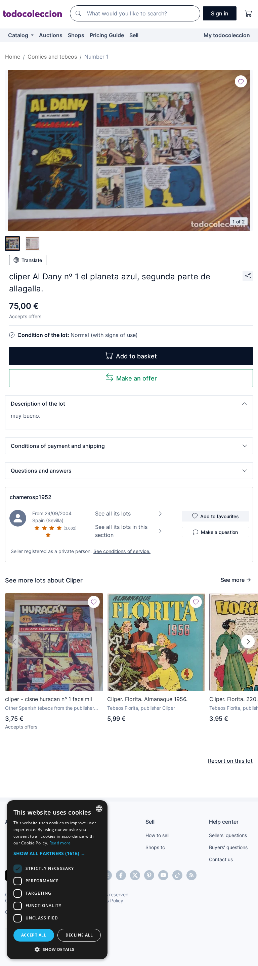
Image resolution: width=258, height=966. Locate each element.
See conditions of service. (121, 551)
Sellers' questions (228, 835)
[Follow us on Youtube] (163, 875)
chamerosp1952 (30, 497)
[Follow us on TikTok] (177, 875)
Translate (32, 260)
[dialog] (57, 879)
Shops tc (155, 847)
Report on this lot (230, 760)
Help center (224, 821)
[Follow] (241, 81)
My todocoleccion (227, 35)
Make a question (219, 532)
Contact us (221, 859)
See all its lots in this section (121, 531)
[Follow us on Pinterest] (149, 875)
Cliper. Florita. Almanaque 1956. (147, 699)
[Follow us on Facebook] (121, 875)
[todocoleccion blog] (191, 875)
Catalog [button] (19, 35)
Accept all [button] (33, 935)
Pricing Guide (107, 35)
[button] (129, 404)
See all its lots (113, 513)
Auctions (50, 35)
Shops (76, 35)
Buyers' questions (228, 847)
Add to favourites (219, 516)
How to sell (157, 835)
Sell (133, 35)
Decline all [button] (79, 935)
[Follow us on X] (135, 875)
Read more (60, 843)
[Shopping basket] (249, 13)
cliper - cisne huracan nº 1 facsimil (48, 699)
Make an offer (136, 378)
